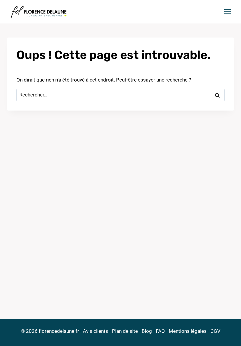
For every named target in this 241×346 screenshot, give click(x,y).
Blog (147, 331)
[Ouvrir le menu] (227, 11)
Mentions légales (188, 331)
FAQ (160, 331)
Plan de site (125, 331)
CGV (215, 331)
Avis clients (95, 331)
